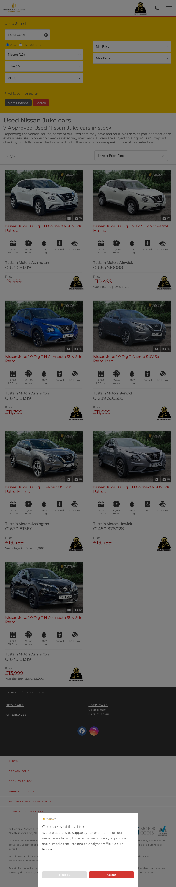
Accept (111, 874)
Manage (64, 874)
